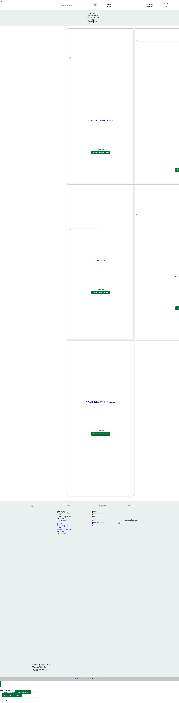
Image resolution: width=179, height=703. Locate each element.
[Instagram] (121, 511)
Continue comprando (12, 695)
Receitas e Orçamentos (64, 517)
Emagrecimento (97, 515)
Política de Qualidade (63, 513)
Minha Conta (60, 518)
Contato (59, 515)
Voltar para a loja (22, 692)
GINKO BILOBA (100, 261)
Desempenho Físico (98, 513)
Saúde (94, 517)
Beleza (94, 511)
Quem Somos (61, 511)
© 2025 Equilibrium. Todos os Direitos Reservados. (89, 679)
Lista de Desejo (61, 520)
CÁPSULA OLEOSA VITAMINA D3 (100, 120)
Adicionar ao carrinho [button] (101, 152)
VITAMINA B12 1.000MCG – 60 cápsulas (100, 402)
